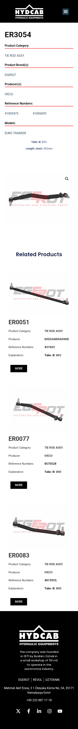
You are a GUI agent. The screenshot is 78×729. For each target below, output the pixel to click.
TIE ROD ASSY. (15, 55)
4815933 (50, 580)
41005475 (11, 113)
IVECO (9, 94)
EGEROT (10, 75)
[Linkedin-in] (39, 711)
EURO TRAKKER (15, 133)
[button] (65, 12)
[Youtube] (60, 711)
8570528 (50, 463)
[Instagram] (49, 711)
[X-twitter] (18, 711)
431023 (49, 347)
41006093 (39, 113)
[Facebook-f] (28, 711)
